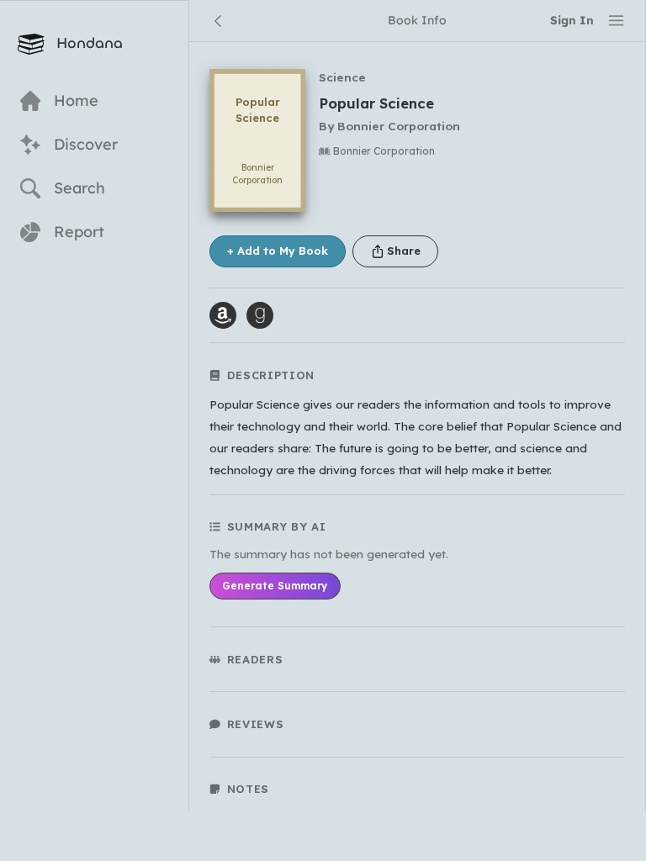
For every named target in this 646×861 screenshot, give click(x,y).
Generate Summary (274, 585)
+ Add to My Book (277, 250)
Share (404, 250)
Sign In (572, 20)
